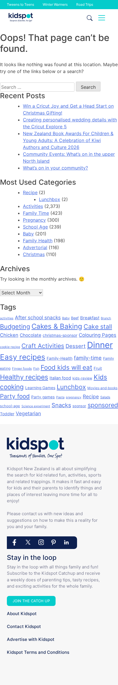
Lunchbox (49, 199)
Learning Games (40, 387)
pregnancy (73, 397)
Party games (43, 397)
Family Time (36, 213)
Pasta (60, 397)
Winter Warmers (55, 4)
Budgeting (15, 326)
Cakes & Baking (57, 326)
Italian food (60, 377)
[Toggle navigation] (101, 17)
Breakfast (89, 317)
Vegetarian (28, 413)
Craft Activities (42, 345)
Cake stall (98, 326)
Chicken (9, 335)
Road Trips (84, 4)
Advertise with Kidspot (30, 639)
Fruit (98, 368)
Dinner (100, 345)
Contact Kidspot (24, 626)
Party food (15, 396)
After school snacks (38, 317)
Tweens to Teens (20, 4)
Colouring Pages (97, 335)
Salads (105, 397)
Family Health (37, 240)
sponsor (79, 406)
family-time (88, 358)
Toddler (7, 413)
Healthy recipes (24, 377)
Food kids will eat (66, 367)
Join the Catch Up (31, 601)
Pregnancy (34, 220)
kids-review (82, 378)
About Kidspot (22, 613)
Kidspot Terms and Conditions (38, 652)
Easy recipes (22, 357)
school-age (10, 405)
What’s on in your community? (55, 168)
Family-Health (59, 358)
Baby (28, 234)
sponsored (103, 405)
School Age (35, 227)
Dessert (76, 346)
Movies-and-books (102, 388)
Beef (75, 318)
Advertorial (35, 247)
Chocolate (30, 335)
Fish (36, 369)
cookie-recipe (10, 347)
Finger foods (22, 369)
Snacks (61, 405)
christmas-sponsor (60, 335)
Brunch (106, 318)
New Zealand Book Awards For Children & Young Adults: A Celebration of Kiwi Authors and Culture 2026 (68, 140)
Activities (33, 206)
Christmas (34, 254)
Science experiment (35, 406)
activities (6, 318)
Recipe (30, 192)
